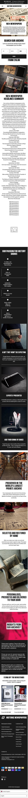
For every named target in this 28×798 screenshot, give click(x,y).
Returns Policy (18, 737)
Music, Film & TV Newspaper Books (7, 737)
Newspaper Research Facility (20, 730)
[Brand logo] (14, 717)
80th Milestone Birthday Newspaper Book (7, 705)
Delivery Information (20, 732)
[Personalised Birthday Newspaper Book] (20, 693)
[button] (2, 6)
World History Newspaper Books (7, 733)
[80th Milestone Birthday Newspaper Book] (7, 693)
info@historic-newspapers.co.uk (7, 759)
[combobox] (14, 791)
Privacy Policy (18, 739)
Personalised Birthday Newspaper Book (20, 705)
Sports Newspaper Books (6, 731)
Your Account (18, 746)
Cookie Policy (18, 741)
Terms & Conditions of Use (21, 734)
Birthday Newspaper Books (6, 729)
